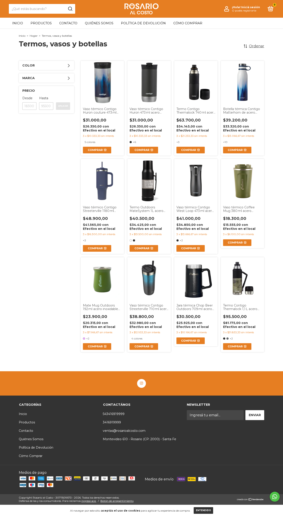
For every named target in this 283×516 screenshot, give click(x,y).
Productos (41, 23)
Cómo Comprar (187, 23)
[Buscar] (70, 9)
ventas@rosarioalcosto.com (124, 431)
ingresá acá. (88, 501)
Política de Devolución (143, 23)
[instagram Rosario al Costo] (141, 383)
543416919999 (113, 414)
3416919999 (112, 422)
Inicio (17, 23)
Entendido (203, 510)
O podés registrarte (244, 10)
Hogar (34, 35)
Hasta (43, 98)
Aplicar (63, 106)
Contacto (68, 23)
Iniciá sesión (250, 7)
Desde (27, 98)
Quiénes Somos (99, 23)
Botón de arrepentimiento (117, 501)
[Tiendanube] (250, 500)
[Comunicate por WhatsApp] (275, 497)
